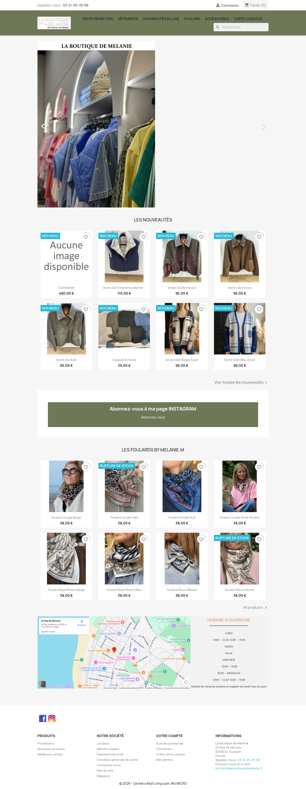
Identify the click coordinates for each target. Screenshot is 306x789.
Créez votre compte (170, 754)
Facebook (42, 718)
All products (256, 607)
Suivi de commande (169, 743)
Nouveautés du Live (161, 18)
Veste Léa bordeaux (182, 288)
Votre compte (169, 736)
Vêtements (128, 18)
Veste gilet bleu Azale (239, 360)
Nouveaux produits (51, 749)
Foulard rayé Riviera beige (66, 590)
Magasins (103, 776)
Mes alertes (164, 760)
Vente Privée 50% (97, 18)
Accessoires (217, 18)
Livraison (103, 743)
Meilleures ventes (50, 754)
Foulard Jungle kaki (124, 517)
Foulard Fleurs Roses (239, 590)
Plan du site (105, 771)
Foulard (192, 18)
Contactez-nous (109, 765)
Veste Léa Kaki (66, 360)
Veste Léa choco (240, 288)
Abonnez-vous (153, 417)
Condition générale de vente (117, 760)
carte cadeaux (248, 18)
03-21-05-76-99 (75, 5)
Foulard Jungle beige (66, 517)
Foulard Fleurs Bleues (182, 590)
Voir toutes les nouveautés (241, 382)
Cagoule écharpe (124, 360)
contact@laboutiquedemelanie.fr (239, 768)
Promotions (45, 743)
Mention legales (108, 749)
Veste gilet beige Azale (181, 360)
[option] (153, 124)
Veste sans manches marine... (124, 288)
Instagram (51, 718)
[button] (54, 124)
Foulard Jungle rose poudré (240, 517)
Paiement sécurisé (110, 754)
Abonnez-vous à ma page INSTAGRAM (153, 409)
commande (66, 288)
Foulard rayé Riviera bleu (124, 590)
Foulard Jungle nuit (181, 517)
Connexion (164, 749)
